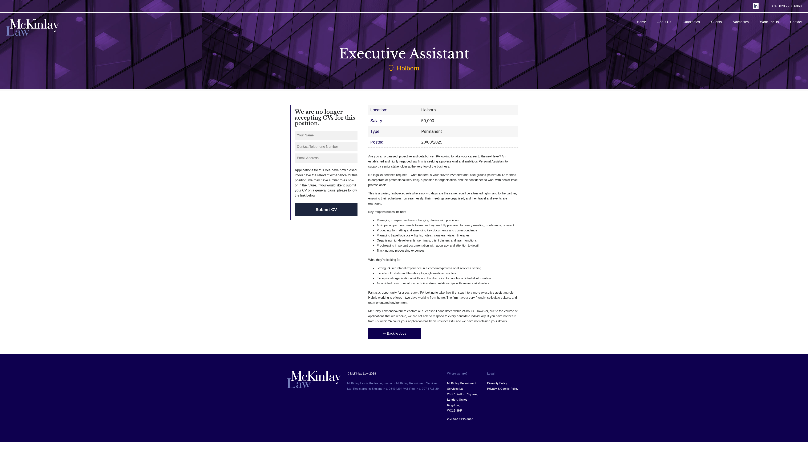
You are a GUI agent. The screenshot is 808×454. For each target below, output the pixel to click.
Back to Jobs (396, 333)
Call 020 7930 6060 (787, 6)
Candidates (691, 22)
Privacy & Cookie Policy (502, 388)
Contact (796, 22)
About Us (664, 22)
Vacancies (741, 22)
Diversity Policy (497, 383)
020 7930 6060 (463, 419)
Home (641, 22)
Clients (716, 22)
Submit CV (326, 209)
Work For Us (769, 22)
